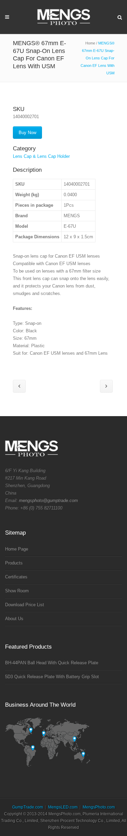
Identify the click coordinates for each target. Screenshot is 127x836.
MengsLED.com (63, 807)
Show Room (17, 590)
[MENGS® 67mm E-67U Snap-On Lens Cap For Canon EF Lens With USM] (61, 101)
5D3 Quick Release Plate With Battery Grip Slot (52, 676)
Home (90, 43)
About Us (14, 618)
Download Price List (24, 604)
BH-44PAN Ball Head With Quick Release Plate (51, 662)
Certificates (16, 576)
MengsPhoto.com (99, 807)
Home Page (16, 549)
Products (14, 562)
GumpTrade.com (27, 807)
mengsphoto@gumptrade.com (48, 500)
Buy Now (27, 132)
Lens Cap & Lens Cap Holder (41, 156)
